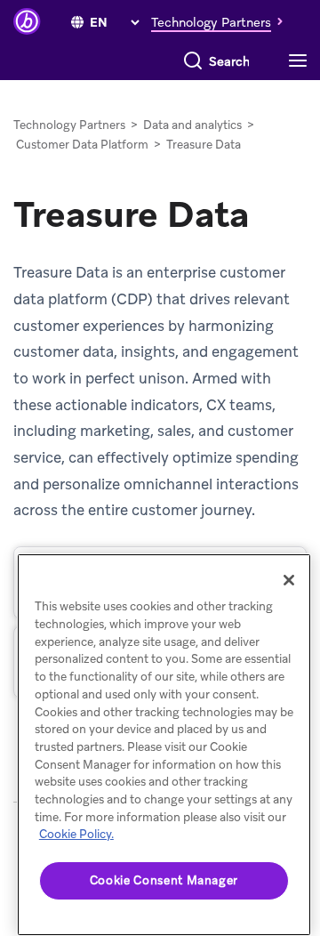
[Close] (288, 580)
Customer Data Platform (82, 144)
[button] (221, 21)
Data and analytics (192, 125)
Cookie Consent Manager (164, 880)
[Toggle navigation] (302, 61)
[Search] (193, 61)
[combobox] (230, 61)
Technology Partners (69, 125)
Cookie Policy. (76, 834)
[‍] (77, 22)
